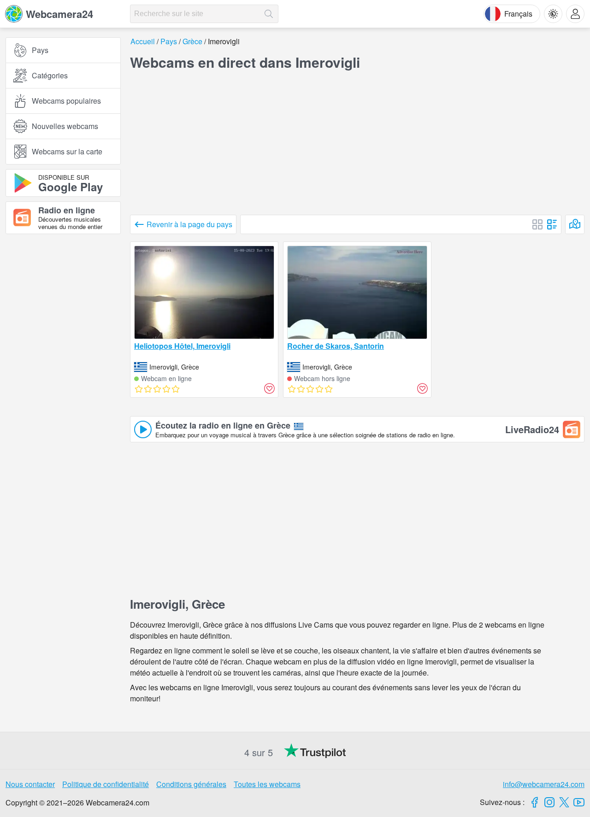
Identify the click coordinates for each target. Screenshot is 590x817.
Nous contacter (30, 784)
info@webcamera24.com (543, 784)
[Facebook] (534, 802)
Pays (40, 50)
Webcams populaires (66, 100)
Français (518, 13)
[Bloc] (537, 224)
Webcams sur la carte (67, 151)
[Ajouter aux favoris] (269, 388)
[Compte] (575, 14)
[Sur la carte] (574, 224)
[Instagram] (549, 802)
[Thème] (553, 14)
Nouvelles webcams (65, 126)
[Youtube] (578, 802)
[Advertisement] (63, 342)
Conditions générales (191, 784)
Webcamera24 (59, 13)
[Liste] (552, 224)
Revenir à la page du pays (189, 224)
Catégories (50, 75)
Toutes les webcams (267, 784)
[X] (564, 802)
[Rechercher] (268, 13)
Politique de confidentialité (105, 784)
